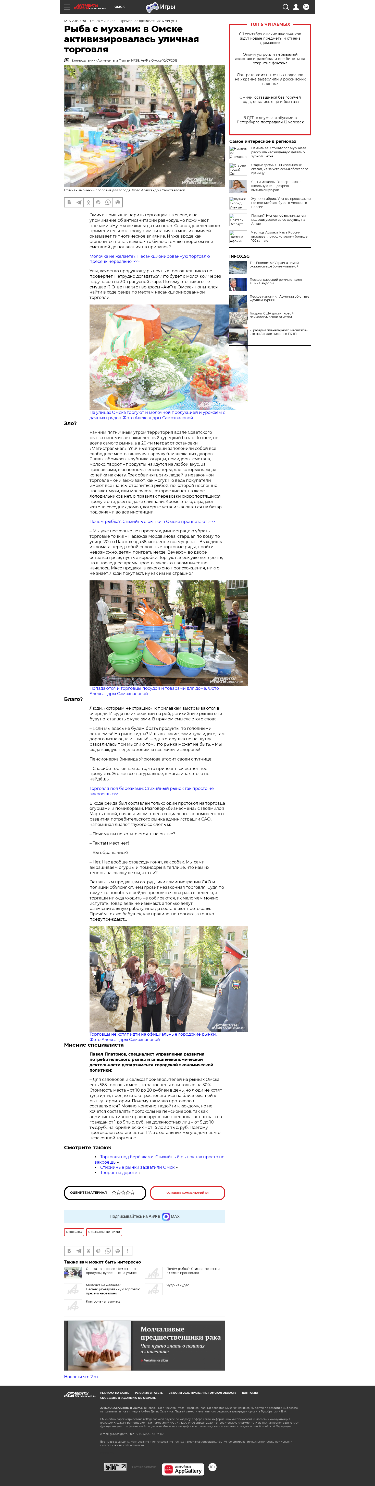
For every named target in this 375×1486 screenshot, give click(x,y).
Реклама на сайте (114, 1393)
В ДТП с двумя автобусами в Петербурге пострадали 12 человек (270, 120)
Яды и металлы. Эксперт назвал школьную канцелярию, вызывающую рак (276, 186)
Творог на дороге (118, 1172)
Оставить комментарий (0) (188, 1193)
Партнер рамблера (144, 1466)
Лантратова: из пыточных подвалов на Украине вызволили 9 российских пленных (270, 79)
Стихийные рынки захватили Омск (137, 1167)
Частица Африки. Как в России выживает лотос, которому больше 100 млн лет (279, 236)
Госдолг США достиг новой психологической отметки (272, 315)
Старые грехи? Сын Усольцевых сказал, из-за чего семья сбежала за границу (279, 169)
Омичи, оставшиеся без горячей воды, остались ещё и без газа (270, 99)
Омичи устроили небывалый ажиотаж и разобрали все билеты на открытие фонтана (270, 58)
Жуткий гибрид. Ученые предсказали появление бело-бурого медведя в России (281, 203)
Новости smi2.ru (81, 1376)
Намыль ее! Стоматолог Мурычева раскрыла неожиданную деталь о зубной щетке (278, 152)
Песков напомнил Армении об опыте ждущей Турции (279, 298)
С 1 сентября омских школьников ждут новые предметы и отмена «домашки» (270, 38)
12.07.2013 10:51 (75, 21)
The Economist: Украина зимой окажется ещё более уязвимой (274, 264)
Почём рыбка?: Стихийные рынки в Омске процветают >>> (152, 521)
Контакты (250, 1393)
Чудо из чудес (178, 1285)
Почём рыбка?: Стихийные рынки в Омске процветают (193, 1271)
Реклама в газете (149, 1393)
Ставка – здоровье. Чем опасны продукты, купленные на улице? (111, 1271)
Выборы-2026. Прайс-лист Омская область (202, 1393)
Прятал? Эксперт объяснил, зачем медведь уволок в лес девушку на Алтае (278, 220)
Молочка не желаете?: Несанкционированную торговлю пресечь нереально (113, 1289)
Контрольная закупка (103, 1301)
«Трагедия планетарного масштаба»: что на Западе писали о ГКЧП (279, 332)
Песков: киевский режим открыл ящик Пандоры (276, 281)
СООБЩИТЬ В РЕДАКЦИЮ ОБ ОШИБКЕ (128, 1398)
